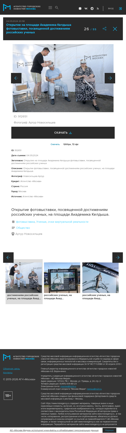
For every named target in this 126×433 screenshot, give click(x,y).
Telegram (91, 8)
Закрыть (115, 29)
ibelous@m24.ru (94, 389)
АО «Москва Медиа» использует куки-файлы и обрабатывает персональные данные (54, 430)
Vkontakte (86, 8)
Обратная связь (11, 368)
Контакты (7, 372)
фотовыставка (25, 222)
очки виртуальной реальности (68, 222)
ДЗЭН (80, 8)
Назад (16, 78)
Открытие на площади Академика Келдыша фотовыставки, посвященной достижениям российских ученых (38, 28)
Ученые (41, 222)
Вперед (110, 78)
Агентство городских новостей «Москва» (22, 7)
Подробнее (24, 281)
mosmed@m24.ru (68, 386)
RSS (97, 8)
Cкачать (55, 144)
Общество (23, 228)
